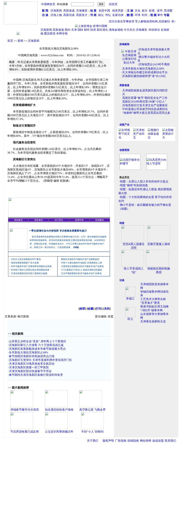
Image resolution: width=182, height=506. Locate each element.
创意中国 (104, 10)
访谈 (121, 280)
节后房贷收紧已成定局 (24, 431)
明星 (121, 223)
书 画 (93, 14)
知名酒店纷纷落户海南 (59, 409)
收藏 (90, 308)
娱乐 (145, 10)
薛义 (130, 318)
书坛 (108, 14)
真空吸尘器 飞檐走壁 (92, 409)
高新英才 (82, 14)
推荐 (82, 308)
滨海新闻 (56, 10)
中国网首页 (48, 4)
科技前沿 (154, 29)
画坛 (101, 14)
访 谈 (45, 14)
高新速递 (69, 10)
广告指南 (120, 440)
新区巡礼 (102, 29)
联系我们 (170, 440)
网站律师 (145, 440)
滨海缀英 (81, 10)
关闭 (107, 308)
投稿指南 (133, 440)
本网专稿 (62, 33)
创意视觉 (124, 150)
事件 (160, 14)
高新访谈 (69, 14)
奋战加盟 (158, 440)
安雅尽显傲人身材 (158, 244)
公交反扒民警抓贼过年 (59, 431)
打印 (98, 308)
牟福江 (130, 298)
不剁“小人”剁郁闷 (92, 431)
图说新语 (49, 33)
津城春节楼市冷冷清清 (24, 409)
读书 (159, 10)
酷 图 (130, 14)
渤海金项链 (116, 29)
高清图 (168, 10)
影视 (152, 10)
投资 (93, 29)
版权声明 (108, 440)
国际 (80, 29)
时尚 (145, 14)
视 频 (153, 14)
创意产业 (124, 124)
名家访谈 (118, 14)
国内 (67, 29)
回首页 (113, 4)
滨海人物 (56, 14)
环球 (137, 14)
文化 (137, 10)
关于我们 (92, 440)
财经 (87, 29)
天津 (74, 29)
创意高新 (118, 10)
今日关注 (129, 29)
